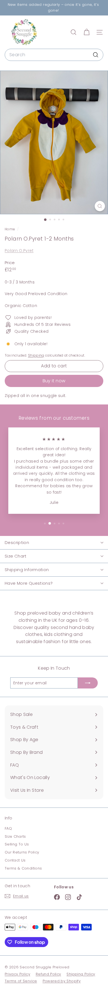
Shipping (36, 355)
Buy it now (54, 381)
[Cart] (86, 32)
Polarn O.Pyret (19, 250)
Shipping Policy (80, 974)
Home (10, 229)
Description (17, 542)
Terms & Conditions (23, 868)
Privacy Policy (17, 974)
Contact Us (15, 860)
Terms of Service (21, 981)
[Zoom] (100, 206)
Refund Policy (48, 974)
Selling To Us (17, 844)
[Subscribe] (88, 682)
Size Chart (16, 556)
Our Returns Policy (22, 852)
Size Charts (15, 836)
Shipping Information (27, 569)
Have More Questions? (29, 583)
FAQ (8, 828)
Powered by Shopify (62, 981)
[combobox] (54, 55)
